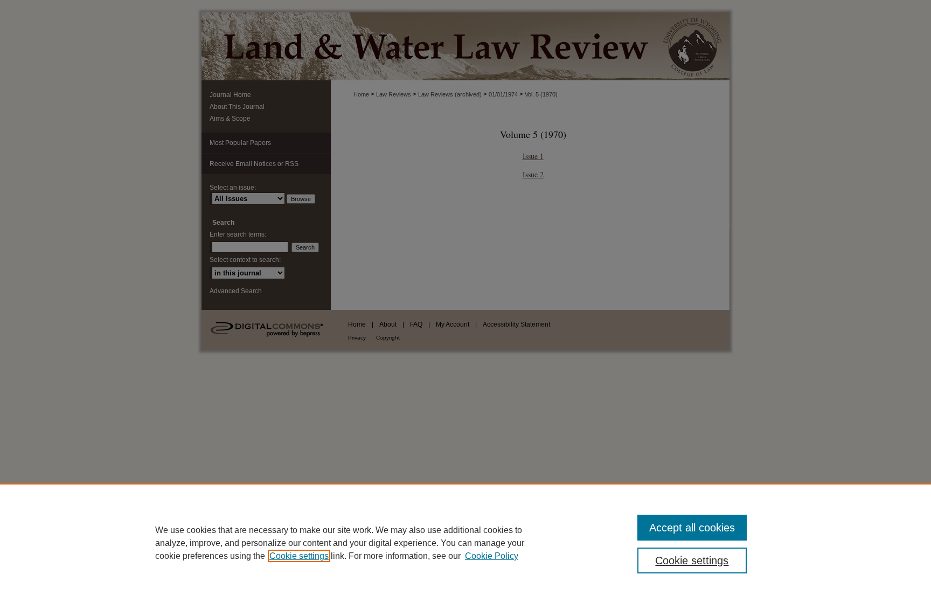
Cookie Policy (491, 556)
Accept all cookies (692, 528)
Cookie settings (299, 556)
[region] (465, 542)
